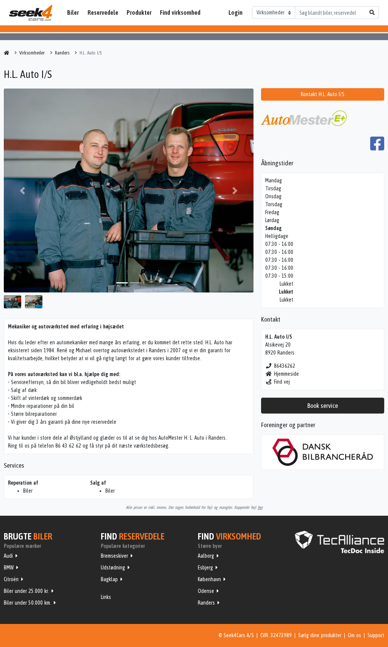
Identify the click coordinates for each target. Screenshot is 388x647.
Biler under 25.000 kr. (26, 591)
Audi (8, 556)
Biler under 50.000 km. (27, 603)
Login (235, 12)
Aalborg (206, 556)
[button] (22, 190)
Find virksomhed (180, 12)
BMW (9, 568)
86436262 (284, 366)
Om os (354, 635)
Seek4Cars (30, 13)
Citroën (11, 579)
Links (106, 597)
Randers (206, 603)
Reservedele (103, 12)
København (209, 579)
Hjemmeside (286, 374)
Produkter (139, 12)
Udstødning (113, 568)
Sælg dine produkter (319, 635)
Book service (322, 405)
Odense (206, 591)
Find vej (282, 382)
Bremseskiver (114, 556)
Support (376, 635)
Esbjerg (205, 568)
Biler (73, 12)
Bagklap (109, 579)
